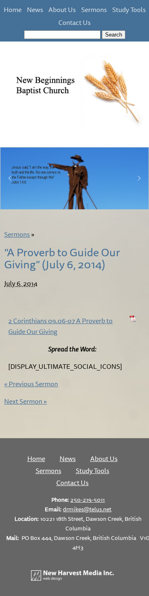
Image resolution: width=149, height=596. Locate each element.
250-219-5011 (87, 499)
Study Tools (129, 9)
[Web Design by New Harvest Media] (72, 578)
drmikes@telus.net (87, 509)
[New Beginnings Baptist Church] (74, 126)
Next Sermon (25, 401)
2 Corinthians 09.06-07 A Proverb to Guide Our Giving (60, 326)
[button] (10, 178)
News (35, 9)
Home (13, 9)
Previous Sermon (31, 383)
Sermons (94, 9)
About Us (62, 9)
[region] (74, 178)
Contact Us (74, 22)
